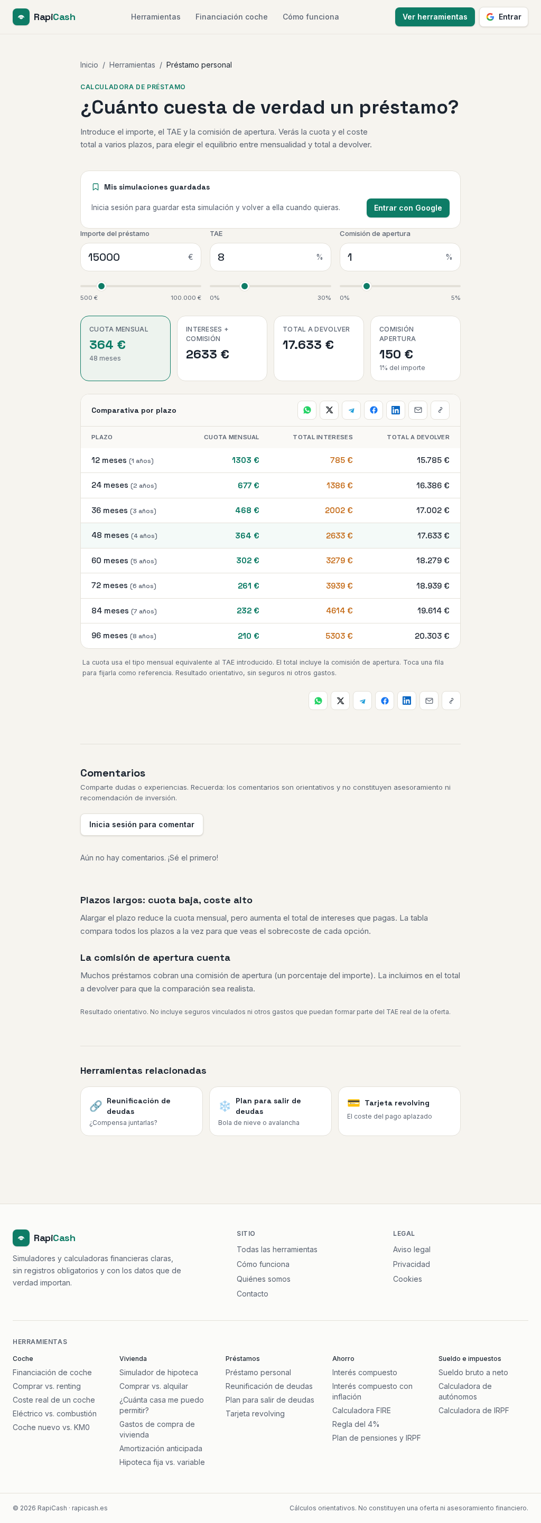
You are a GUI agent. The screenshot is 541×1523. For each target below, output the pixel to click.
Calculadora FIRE (361, 1410)
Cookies (407, 1278)
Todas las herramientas (277, 1249)
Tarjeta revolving (255, 1413)
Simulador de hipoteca (158, 1372)
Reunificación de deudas (269, 1386)
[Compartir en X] (329, 410)
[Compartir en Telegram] (351, 410)
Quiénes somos (264, 1278)
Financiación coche (231, 16)
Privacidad (411, 1264)
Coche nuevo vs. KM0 (51, 1427)
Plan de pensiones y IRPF (376, 1437)
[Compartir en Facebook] (373, 410)
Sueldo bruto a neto (473, 1372)
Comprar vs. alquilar (153, 1386)
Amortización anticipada (160, 1448)
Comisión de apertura (375, 233)
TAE (216, 233)
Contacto (252, 1293)
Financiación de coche (52, 1372)
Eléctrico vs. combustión (55, 1413)
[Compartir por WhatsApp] (306, 410)
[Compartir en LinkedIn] (395, 410)
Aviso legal (412, 1249)
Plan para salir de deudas (270, 1399)
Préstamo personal (258, 1372)
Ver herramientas (435, 16)
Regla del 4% (356, 1424)
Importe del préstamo (115, 233)
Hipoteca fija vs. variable (162, 1462)
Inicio (89, 64)
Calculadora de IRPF (474, 1410)
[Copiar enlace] (440, 410)
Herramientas (156, 16)
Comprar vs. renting (47, 1386)
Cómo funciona (311, 16)
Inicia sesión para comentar (141, 824)
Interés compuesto (364, 1372)
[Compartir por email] (417, 410)
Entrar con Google (408, 207)
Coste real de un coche (54, 1399)
